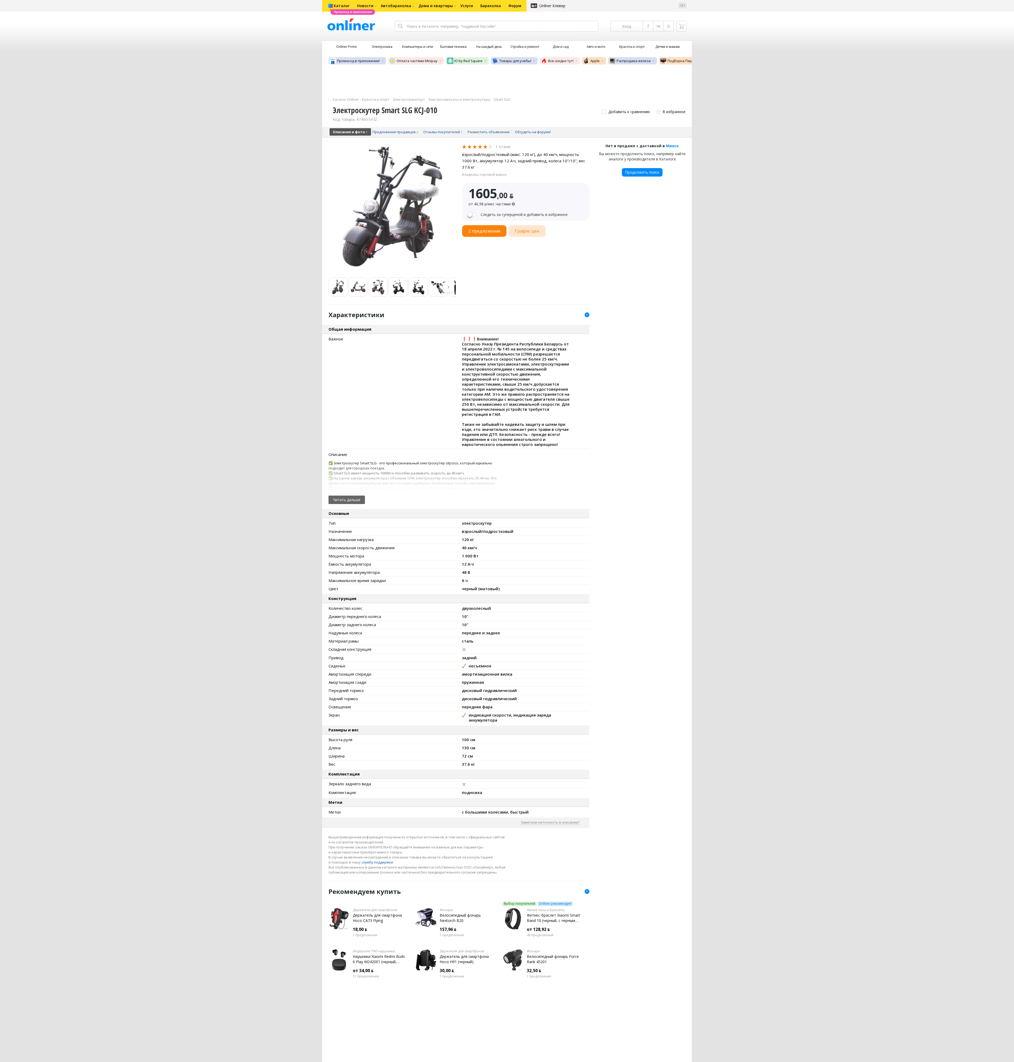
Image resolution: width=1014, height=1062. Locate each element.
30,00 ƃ (447, 970)
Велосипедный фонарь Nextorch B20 (460, 918)
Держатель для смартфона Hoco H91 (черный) (464, 959)
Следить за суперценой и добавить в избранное (524, 215)
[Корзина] (681, 26)
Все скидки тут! (561, 60)
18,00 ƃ (360, 929)
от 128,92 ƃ (538, 929)
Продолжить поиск (642, 172)
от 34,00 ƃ (363, 970)
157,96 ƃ (448, 929)
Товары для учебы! (515, 60)
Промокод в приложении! (358, 60)
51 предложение (366, 976)
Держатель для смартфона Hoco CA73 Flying (377, 918)
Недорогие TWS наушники (374, 951)
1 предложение (365, 935)
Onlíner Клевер (552, 5)
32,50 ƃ (534, 970)
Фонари (446, 910)
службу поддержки (377, 862)
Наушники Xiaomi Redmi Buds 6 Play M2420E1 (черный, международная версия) (379, 959)
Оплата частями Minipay (417, 60)
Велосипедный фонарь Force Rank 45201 (553, 959)
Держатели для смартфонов (375, 910)
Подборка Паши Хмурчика (690, 60)
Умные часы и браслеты (546, 910)
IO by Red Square (468, 60)
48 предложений (540, 935)
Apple (595, 60)
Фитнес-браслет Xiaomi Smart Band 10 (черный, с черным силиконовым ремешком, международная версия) (553, 918)
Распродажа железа (634, 60)
